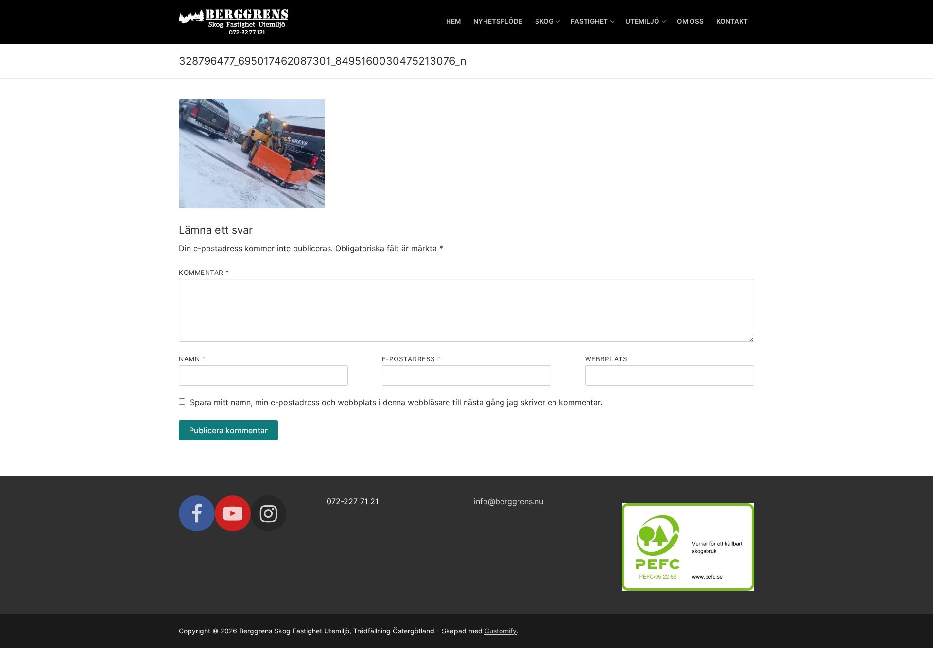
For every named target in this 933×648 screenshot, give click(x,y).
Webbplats (606, 359)
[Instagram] (269, 513)
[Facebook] (197, 513)
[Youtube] (233, 513)
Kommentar (204, 272)
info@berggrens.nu (508, 501)
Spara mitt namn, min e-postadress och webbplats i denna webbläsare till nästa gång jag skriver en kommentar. (396, 402)
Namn (192, 359)
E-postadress (411, 359)
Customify (500, 631)
